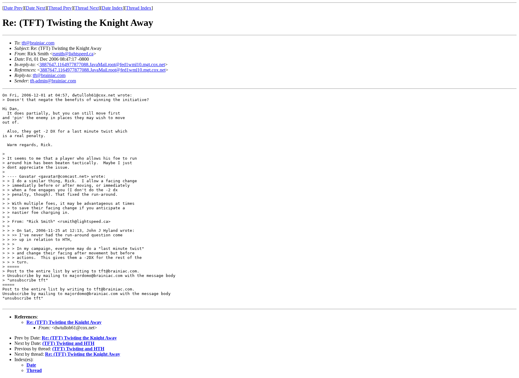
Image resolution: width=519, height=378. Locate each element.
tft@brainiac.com (38, 42)
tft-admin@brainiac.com (53, 80)
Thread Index (138, 8)
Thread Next (87, 8)
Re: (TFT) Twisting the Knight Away (64, 322)
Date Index (112, 8)
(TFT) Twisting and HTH (68, 343)
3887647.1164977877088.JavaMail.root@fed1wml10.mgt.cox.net (102, 64)
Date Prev (13, 8)
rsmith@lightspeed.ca (73, 53)
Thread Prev (60, 8)
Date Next (35, 8)
